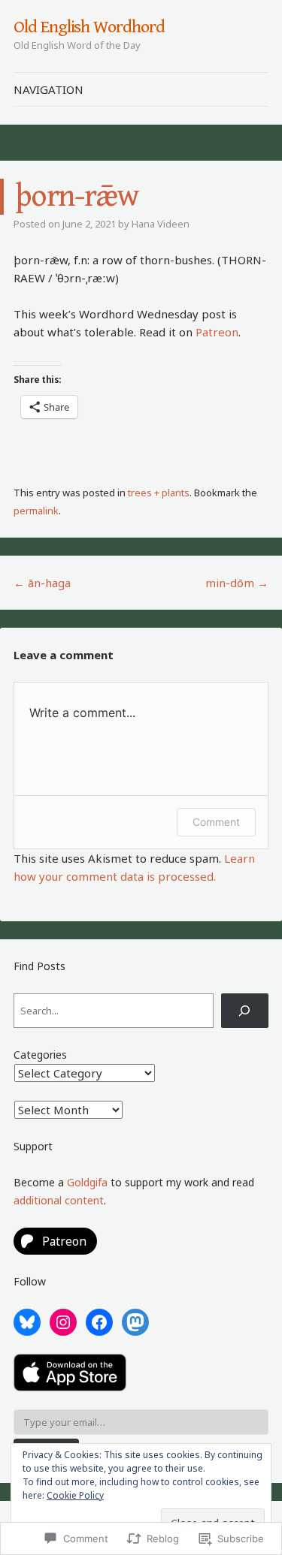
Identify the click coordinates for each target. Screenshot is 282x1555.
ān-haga (42, 582)
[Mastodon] (135, 1322)
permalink (36, 510)
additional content (59, 1200)
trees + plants (159, 492)
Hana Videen (161, 224)
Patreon (217, 331)
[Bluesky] (27, 1322)
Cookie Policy (75, 1495)
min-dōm (236, 582)
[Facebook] (99, 1322)
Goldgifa (87, 1182)
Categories (40, 1054)
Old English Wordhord (89, 27)
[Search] (244, 1010)
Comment (216, 821)
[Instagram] (63, 1322)
